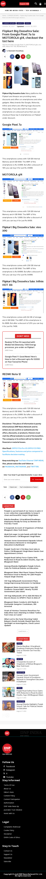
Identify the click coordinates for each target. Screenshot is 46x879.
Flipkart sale (13, 487)
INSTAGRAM (20, 467)
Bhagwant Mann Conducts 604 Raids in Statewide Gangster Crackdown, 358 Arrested (21, 604)
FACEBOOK (10, 467)
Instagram (10, 770)
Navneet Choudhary (15, 51)
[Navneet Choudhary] (4, 51)
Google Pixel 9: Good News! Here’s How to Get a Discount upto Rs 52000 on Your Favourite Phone (22, 359)
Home (4, 15)
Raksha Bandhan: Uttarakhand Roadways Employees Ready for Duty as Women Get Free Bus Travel (22, 521)
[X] (17, 56)
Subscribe (38, 479)
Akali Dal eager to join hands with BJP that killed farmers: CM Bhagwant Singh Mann (22, 535)
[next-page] (7, 715)
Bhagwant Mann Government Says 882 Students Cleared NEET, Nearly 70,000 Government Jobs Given (21, 589)
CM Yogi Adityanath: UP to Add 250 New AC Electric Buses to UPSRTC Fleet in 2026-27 (23, 597)
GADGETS (20, 23)
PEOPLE (27, 23)
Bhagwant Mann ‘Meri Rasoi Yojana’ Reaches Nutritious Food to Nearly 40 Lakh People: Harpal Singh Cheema (23, 574)
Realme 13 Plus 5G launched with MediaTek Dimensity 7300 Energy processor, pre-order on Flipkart (20, 344)
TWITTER (34, 467)
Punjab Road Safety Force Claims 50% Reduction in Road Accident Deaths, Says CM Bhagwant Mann (23, 559)
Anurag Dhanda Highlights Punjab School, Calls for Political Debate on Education (22, 567)
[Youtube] (4, 777)
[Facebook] (12, 56)
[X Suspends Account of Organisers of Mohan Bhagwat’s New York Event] (8, 663)
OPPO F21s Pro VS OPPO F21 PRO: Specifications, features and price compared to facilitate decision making (22, 451)
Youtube (10, 777)
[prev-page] (3, 715)
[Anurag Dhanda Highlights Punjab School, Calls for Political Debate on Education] (8, 705)
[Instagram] (4, 770)
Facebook (10, 766)
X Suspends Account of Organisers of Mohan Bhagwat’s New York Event (23, 529)
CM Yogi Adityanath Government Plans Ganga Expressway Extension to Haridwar (22, 582)
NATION (19, 659)
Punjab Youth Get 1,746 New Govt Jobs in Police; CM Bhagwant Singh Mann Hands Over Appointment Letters (24, 551)
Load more (22, 631)
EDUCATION (20, 672)
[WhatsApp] (28, 56)
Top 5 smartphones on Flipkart (29, 487)
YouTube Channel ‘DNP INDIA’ (31, 460)
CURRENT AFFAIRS (13, 15)
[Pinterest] (23, 56)
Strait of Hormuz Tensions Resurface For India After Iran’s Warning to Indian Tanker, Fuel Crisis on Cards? (23, 612)
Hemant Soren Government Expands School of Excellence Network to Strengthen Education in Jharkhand (23, 542)
